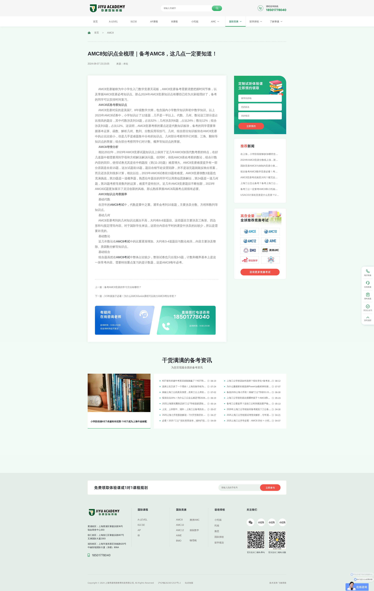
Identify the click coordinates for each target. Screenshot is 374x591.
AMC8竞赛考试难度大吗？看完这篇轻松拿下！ (260, 177)
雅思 (216, 531)
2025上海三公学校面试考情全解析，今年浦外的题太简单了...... (249, 415)
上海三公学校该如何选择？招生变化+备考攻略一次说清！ (249, 381)
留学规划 (219, 542)
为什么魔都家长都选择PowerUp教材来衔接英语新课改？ (249, 386)
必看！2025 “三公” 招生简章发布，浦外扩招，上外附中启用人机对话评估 (184, 420)
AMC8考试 (117, 204)
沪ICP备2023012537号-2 (169, 582)
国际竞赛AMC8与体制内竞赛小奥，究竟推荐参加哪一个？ (260, 165)
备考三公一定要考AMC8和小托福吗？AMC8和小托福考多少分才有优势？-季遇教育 (260, 189)
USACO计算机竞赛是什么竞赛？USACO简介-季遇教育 (260, 195)
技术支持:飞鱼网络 (277, 582)
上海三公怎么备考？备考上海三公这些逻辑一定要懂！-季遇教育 (260, 183)
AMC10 (180, 525)
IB (139, 535)
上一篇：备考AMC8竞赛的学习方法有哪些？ (118, 287)
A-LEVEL (142, 519)
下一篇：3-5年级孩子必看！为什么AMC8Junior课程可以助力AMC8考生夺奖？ (135, 296)
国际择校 (219, 537)
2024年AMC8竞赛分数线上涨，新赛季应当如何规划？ (260, 160)
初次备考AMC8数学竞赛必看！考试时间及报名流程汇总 (260, 171)
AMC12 (180, 530)
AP (139, 530)
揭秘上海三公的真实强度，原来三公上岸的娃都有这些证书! (184, 392)
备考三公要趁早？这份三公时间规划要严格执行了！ (249, 403)
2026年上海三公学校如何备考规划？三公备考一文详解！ (249, 409)
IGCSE (141, 525)
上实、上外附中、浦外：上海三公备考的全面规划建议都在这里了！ (184, 409)
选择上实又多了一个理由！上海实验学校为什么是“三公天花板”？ (184, 386)
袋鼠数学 (194, 530)
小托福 (217, 520)
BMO (178, 540)
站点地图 (189, 582)
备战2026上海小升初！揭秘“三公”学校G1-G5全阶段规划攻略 (249, 392)
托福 (216, 525)
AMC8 (110, 33)
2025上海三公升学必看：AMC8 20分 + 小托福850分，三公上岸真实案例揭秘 (249, 420)
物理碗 (193, 540)
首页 (96, 32)
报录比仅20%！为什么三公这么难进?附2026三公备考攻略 (184, 398)
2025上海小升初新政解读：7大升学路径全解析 (184, 415)
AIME (179, 535)
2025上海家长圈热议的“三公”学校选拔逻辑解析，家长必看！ (184, 403)
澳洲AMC (195, 520)
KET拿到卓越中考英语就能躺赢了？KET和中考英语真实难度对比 (184, 381)
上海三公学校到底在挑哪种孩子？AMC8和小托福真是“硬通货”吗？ (249, 398)
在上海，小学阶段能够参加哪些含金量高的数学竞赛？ (260, 154)
